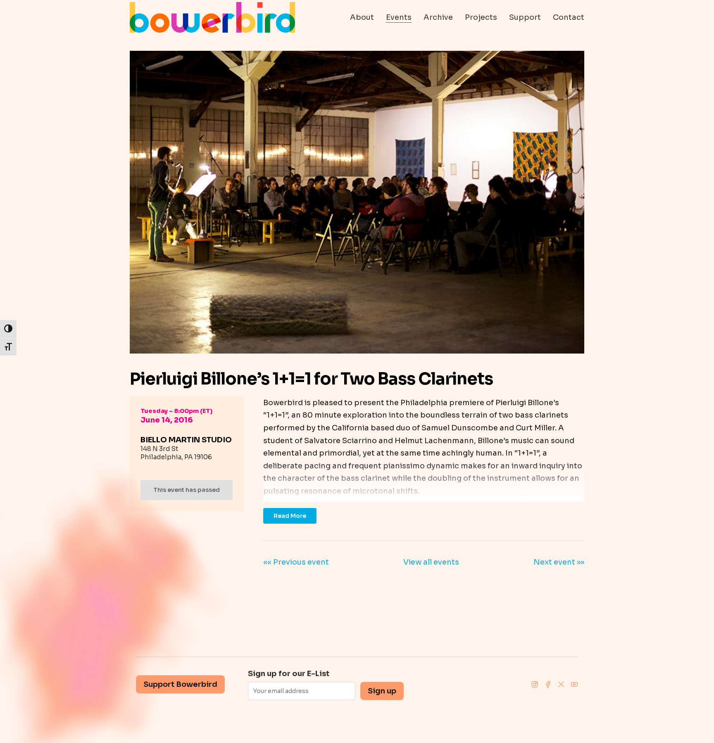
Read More (290, 516)
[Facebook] (548, 684)
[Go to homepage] (212, 17)
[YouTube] (574, 684)
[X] (561, 684)
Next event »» (558, 562)
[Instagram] (534, 684)
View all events (431, 562)
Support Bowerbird (180, 684)
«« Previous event (296, 562)
